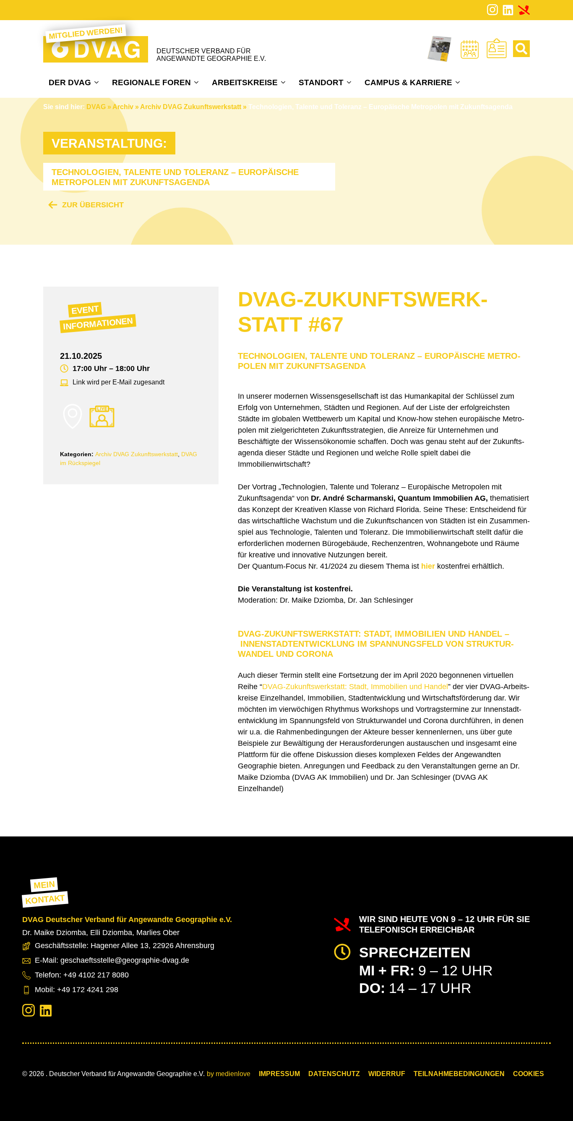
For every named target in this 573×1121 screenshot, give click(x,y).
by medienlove (228, 1073)
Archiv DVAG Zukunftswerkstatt (190, 106)
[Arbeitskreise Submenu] (284, 82)
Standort (321, 82)
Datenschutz (334, 1073)
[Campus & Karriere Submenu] (458, 82)
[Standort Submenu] (350, 82)
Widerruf (386, 1073)
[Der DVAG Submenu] (97, 82)
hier (428, 566)
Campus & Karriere (408, 82)
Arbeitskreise (245, 82)
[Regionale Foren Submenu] (197, 82)
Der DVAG (70, 82)
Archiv (122, 106)
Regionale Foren (151, 82)
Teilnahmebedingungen (459, 1073)
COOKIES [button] (528, 1073)
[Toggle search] (521, 48)
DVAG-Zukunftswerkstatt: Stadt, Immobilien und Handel (355, 686)
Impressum (279, 1073)
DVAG (96, 106)
